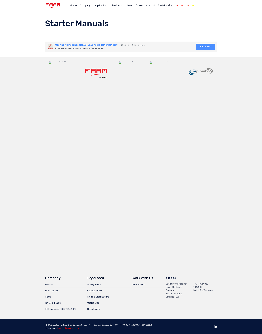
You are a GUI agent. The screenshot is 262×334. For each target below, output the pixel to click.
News (129, 5)
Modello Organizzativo (98, 296)
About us (49, 284)
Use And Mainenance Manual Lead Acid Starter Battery (86, 45)
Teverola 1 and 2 (53, 303)
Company (85, 5)
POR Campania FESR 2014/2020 (60, 309)
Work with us (138, 284)
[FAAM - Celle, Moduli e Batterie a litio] (53, 5)
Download (205, 47)
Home (73, 5)
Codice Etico (93, 303)
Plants (48, 296)
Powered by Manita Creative (68, 328)
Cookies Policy (94, 290)
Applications (101, 5)
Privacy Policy (94, 284)
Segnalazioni (93, 309)
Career (139, 5)
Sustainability (165, 5)
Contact (150, 5)
